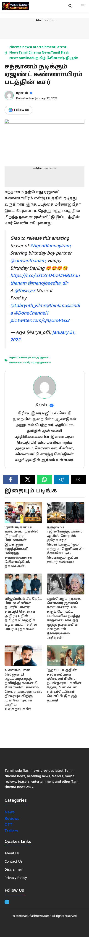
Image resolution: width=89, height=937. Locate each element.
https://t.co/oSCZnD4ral (35, 276)
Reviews (12, 819)
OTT (9, 825)
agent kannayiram (22, 357)
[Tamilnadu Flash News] (15, 6)
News (10, 812)
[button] (70, 6)
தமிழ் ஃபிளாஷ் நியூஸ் (56, 58)
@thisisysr (24, 291)
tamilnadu (26, 58)
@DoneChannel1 (31, 313)
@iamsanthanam (27, 261)
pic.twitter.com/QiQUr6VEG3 (39, 320)
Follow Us (21, 110)
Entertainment (43, 47)
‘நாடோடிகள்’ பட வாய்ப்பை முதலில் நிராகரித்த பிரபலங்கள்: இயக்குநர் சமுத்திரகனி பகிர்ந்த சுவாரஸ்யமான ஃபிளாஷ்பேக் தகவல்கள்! (21, 547)
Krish (24, 93)
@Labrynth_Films (27, 306)
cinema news (20, 47)
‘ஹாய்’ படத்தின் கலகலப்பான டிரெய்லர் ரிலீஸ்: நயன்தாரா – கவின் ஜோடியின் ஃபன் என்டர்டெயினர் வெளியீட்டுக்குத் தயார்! (64, 685)
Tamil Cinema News (34, 53)
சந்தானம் (42, 362)
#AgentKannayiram (50, 246)
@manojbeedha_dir (48, 283)
